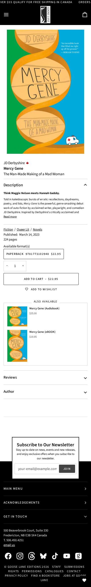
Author (9, 391)
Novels (37, 229)
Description (13, 185)
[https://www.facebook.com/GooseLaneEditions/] (10, 556)
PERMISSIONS (32, 571)
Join (67, 469)
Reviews (10, 377)
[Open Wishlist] (84, 580)
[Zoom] (45, 92)
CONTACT (74, 571)
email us (9, 545)
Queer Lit (23, 229)
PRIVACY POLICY (16, 576)
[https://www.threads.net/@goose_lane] (33, 556)
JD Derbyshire (14, 163)
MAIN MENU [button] (13, 488)
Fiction (8, 229)
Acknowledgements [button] (22, 502)
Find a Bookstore (45, 576)
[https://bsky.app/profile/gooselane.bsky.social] (45, 556)
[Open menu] (10, 14)
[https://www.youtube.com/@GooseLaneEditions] (68, 556)
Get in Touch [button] (15, 516)
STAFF (56, 567)
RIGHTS (13, 571)
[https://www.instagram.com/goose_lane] (22, 556)
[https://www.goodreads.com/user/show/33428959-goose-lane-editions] (80, 556)
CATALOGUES (54, 571)
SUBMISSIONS (74, 567)
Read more (10, 217)
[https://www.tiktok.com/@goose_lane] (57, 556)
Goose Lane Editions (24, 567)
